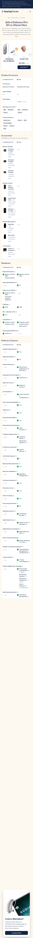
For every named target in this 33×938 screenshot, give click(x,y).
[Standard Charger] (5, 161)
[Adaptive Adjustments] (17, 349)
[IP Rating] (9, 304)
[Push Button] (11, 319)
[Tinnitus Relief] (12, 557)
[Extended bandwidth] (16, 417)
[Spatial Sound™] (26, 524)
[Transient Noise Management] (29, 552)
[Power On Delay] (13, 495)
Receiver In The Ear (8, 86)
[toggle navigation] (30, 12)
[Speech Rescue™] (25, 451)
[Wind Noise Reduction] (17, 592)
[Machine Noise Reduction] (19, 463)
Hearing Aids (14, 17)
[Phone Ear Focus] (14, 488)
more (9, 156)
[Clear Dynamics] (26, 429)
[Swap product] (14, 54)
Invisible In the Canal (23, 86)
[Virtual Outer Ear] (29, 397)
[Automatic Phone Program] (20, 375)
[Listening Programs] (16, 456)
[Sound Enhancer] (25, 585)
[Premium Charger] (5, 150)
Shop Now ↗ (24, 67)
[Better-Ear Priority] (24, 387)
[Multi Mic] (5, 225)
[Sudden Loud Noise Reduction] (22, 546)
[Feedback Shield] (24, 438)
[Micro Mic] (5, 236)
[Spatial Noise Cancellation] (20, 529)
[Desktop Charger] (5, 172)
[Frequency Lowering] (16, 447)
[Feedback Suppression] (18, 434)
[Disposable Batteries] (16, 282)
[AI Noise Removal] (14, 364)
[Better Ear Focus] (14, 382)
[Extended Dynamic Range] (19, 425)
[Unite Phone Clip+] (5, 199)
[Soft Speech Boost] (15, 511)
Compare (22, 17)
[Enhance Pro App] (5, 210)
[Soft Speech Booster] (25, 515)
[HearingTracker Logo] (10, 12)
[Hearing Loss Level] (15, 106)
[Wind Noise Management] (28, 596)
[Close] (28, 891)
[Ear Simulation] (12, 391)
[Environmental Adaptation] (20, 402)
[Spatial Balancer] (23, 533)
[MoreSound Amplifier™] (26, 576)
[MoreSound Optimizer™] (26, 442)
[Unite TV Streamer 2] (5, 250)
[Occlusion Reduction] (16, 480)
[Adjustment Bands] (15, 356)
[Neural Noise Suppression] (25, 370)
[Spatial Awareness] (15, 520)
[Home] (8, 17)
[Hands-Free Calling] (15, 290)
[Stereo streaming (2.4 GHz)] (26, 542)
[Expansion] (10, 410)
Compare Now (16, 933)
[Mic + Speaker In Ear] (16, 311)
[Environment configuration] (28, 570)
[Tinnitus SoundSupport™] (29, 561)
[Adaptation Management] (28, 475)
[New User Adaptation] (16, 471)
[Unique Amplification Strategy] (22, 566)
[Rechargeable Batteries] (18, 330)
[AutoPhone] (26, 377)
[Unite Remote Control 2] (5, 187)
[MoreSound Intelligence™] (28, 580)
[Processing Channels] (17, 503)
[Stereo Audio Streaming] (18, 537)
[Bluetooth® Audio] (14, 271)
